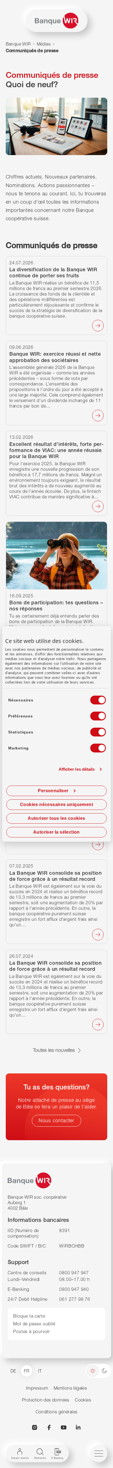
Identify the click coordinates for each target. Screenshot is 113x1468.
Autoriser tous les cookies (56, 818)
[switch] (93, 714)
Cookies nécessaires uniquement (56, 804)
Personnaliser (53, 790)
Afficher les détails (77, 769)
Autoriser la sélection (56, 832)
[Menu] (98, 1453)
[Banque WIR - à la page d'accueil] (56, 20)
